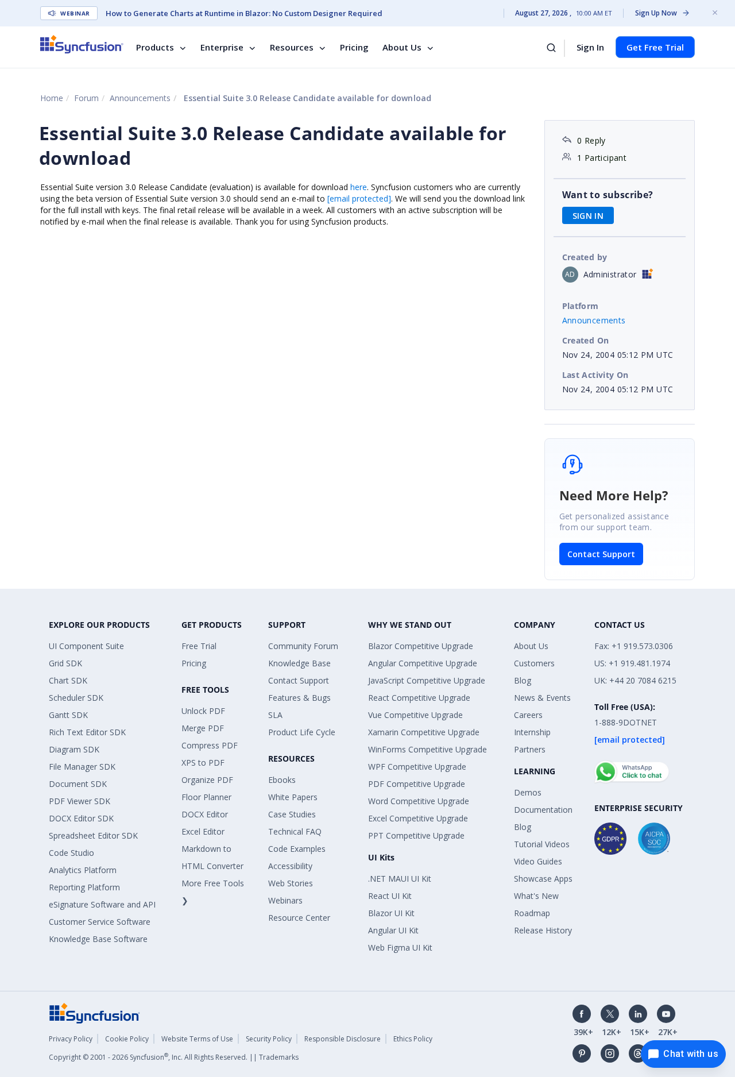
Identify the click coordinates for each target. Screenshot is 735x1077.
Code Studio (71, 852)
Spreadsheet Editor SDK (93, 835)
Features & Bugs (299, 697)
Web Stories (290, 883)
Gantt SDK (68, 714)
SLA (275, 714)
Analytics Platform (83, 869)
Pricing (354, 47)
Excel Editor (203, 831)
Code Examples (297, 848)
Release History (543, 930)
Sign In (590, 47)
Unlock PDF (203, 710)
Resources (292, 47)
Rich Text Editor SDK (87, 732)
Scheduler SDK (76, 697)
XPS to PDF (203, 762)
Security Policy (269, 1039)
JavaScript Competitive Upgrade (426, 680)
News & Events (542, 697)
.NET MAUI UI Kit (399, 878)
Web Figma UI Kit (400, 947)
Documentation (543, 809)
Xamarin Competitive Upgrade (423, 732)
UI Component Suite (86, 645)
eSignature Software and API (102, 904)
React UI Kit (390, 895)
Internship (532, 732)
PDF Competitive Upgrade (416, 783)
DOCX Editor (204, 814)
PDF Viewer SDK (79, 801)
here (358, 187)
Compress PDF (209, 745)
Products (155, 47)
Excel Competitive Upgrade (418, 818)
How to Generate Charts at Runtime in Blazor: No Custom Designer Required (244, 13)
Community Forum (303, 645)
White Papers (293, 797)
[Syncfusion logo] (81, 44)
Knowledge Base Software (98, 938)
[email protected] (359, 198)
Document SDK (78, 783)
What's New (536, 895)
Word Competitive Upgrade (418, 801)
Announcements (140, 97)
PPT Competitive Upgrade (416, 835)
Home (51, 97)
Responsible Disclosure (342, 1039)
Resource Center (299, 917)
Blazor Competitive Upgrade (420, 645)
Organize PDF (207, 779)
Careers (528, 714)
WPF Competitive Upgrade (417, 766)
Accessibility (290, 865)
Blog (522, 680)
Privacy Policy (70, 1039)
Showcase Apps (543, 878)
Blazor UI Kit (391, 913)
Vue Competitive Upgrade (415, 714)
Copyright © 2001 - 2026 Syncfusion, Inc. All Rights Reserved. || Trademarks (174, 1057)
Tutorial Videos (542, 844)
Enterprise (221, 47)
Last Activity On (595, 374)
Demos (527, 792)
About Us (401, 47)
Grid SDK (65, 663)
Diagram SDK (74, 749)
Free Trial (198, 645)
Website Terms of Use (197, 1039)
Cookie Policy (127, 1039)
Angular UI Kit (393, 930)
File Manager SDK (82, 766)
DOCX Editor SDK (81, 818)
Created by (585, 257)
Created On (585, 340)
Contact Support (601, 554)
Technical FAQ (295, 831)
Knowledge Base (299, 663)
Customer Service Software (99, 921)
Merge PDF (202, 728)
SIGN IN (588, 215)
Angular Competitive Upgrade (422, 663)
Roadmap (532, 913)
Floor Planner (206, 797)
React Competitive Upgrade (419, 697)
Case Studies (292, 814)
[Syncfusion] (95, 1012)
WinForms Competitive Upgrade (427, 749)
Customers (534, 663)
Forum (86, 97)
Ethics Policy (412, 1039)
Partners (530, 749)
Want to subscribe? (607, 194)
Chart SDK (68, 680)
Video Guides (538, 861)
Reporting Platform (84, 887)
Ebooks (282, 779)
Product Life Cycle (301, 732)
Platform (580, 305)
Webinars (285, 900)
